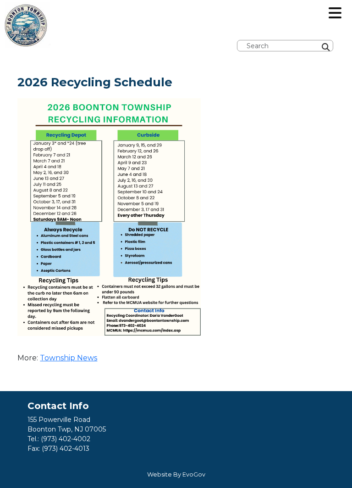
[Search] (349, 19)
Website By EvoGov (176, 474)
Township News (68, 357)
